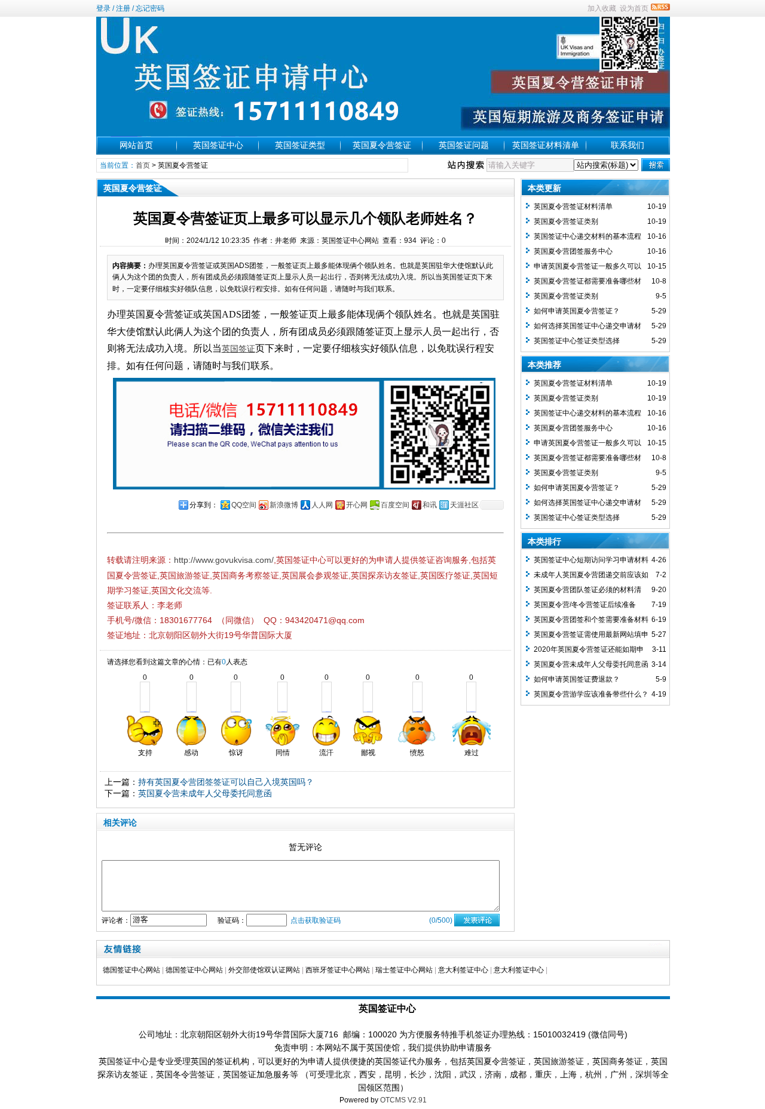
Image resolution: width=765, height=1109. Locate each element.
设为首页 (634, 8)
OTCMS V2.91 (403, 1100)
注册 (123, 8)
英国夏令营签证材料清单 (573, 206)
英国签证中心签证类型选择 (577, 341)
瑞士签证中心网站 (404, 970)
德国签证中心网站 (131, 970)
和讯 (430, 505)
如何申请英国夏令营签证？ (577, 311)
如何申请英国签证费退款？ (577, 679)
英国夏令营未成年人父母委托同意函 (205, 793)
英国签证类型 (300, 145)
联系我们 (627, 145)
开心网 (357, 505)
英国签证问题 (464, 145)
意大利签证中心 (463, 970)
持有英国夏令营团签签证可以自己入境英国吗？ (226, 782)
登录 (103, 8)
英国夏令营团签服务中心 (573, 251)
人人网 (322, 505)
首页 (143, 165)
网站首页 (136, 145)
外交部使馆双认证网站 (264, 970)
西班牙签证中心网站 (337, 970)
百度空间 (395, 505)
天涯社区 (464, 505)
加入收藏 (601, 8)
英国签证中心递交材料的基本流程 (587, 236)
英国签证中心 (218, 145)
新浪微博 (284, 505)
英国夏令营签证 (382, 145)
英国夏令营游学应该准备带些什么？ (591, 694)
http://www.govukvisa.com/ (224, 560)
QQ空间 (243, 505)
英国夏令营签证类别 (566, 221)
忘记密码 (150, 8)
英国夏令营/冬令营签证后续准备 (585, 604)
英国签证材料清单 (545, 145)
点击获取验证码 (315, 920)
